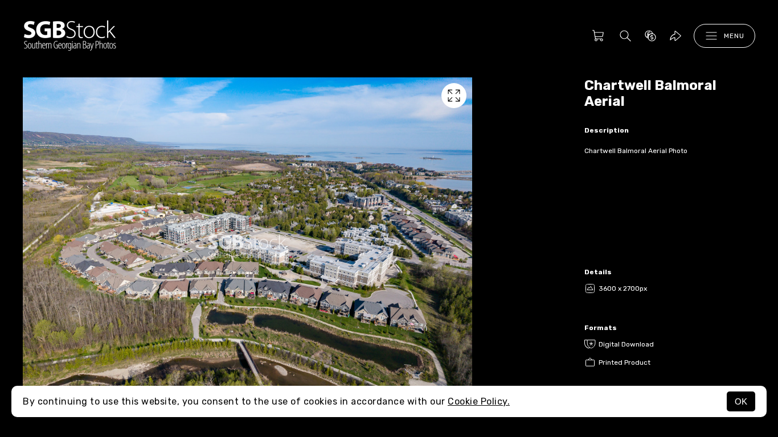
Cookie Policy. (479, 401)
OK (741, 401)
